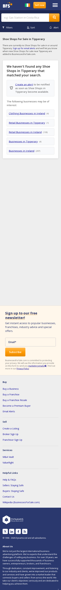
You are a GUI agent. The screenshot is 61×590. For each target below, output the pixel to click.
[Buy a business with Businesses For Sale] (8, 5)
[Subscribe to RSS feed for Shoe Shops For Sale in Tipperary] (25, 531)
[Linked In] (11, 531)
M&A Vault (8, 456)
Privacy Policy (23, 368)
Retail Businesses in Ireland (25, 132)
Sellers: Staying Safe (13, 485)
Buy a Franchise (11, 394)
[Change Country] (27, 5)
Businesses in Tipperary (23, 141)
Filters (9, 27)
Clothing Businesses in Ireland (27, 113)
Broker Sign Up (10, 434)
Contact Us (8, 496)
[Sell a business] (39, 5)
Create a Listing (11, 428)
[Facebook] (18, 531)
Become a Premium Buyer (17, 405)
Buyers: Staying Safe (13, 491)
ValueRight (8, 462)
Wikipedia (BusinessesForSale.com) (21, 502)
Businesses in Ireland (21, 150)
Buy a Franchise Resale (15, 400)
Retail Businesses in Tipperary (27, 122)
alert (56, 27)
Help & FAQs (9, 479)
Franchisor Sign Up (12, 439)
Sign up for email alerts (24, 48)
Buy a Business (11, 388)
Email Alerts (9, 411)
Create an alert (24, 84)
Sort (32, 27)
